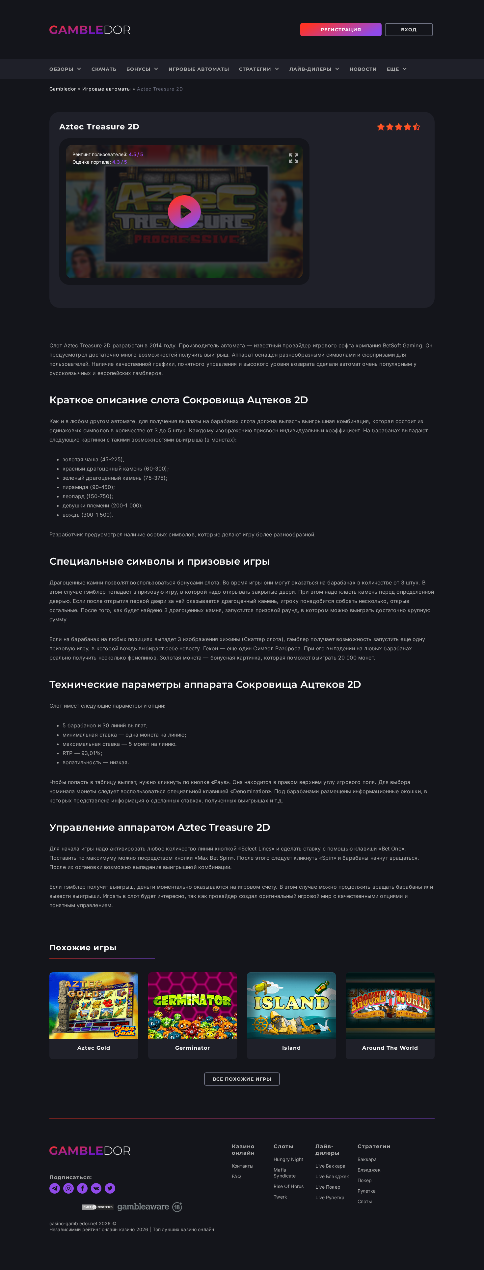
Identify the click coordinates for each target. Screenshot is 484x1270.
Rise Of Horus (289, 1186)
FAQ (236, 1176)
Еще (393, 69)
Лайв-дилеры (310, 69)
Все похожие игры (242, 1079)
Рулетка (367, 1191)
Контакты (242, 1166)
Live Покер (327, 1187)
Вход (409, 30)
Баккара (367, 1159)
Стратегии (255, 69)
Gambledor (62, 89)
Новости (363, 69)
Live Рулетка (329, 1197)
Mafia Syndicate (285, 1172)
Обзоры (61, 69)
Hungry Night (288, 1159)
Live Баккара (330, 1166)
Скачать (104, 69)
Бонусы (138, 69)
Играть (94, 1006)
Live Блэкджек (332, 1176)
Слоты (365, 1201)
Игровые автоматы (199, 69)
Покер (365, 1180)
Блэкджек (369, 1170)
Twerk (280, 1197)
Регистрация (341, 30)
